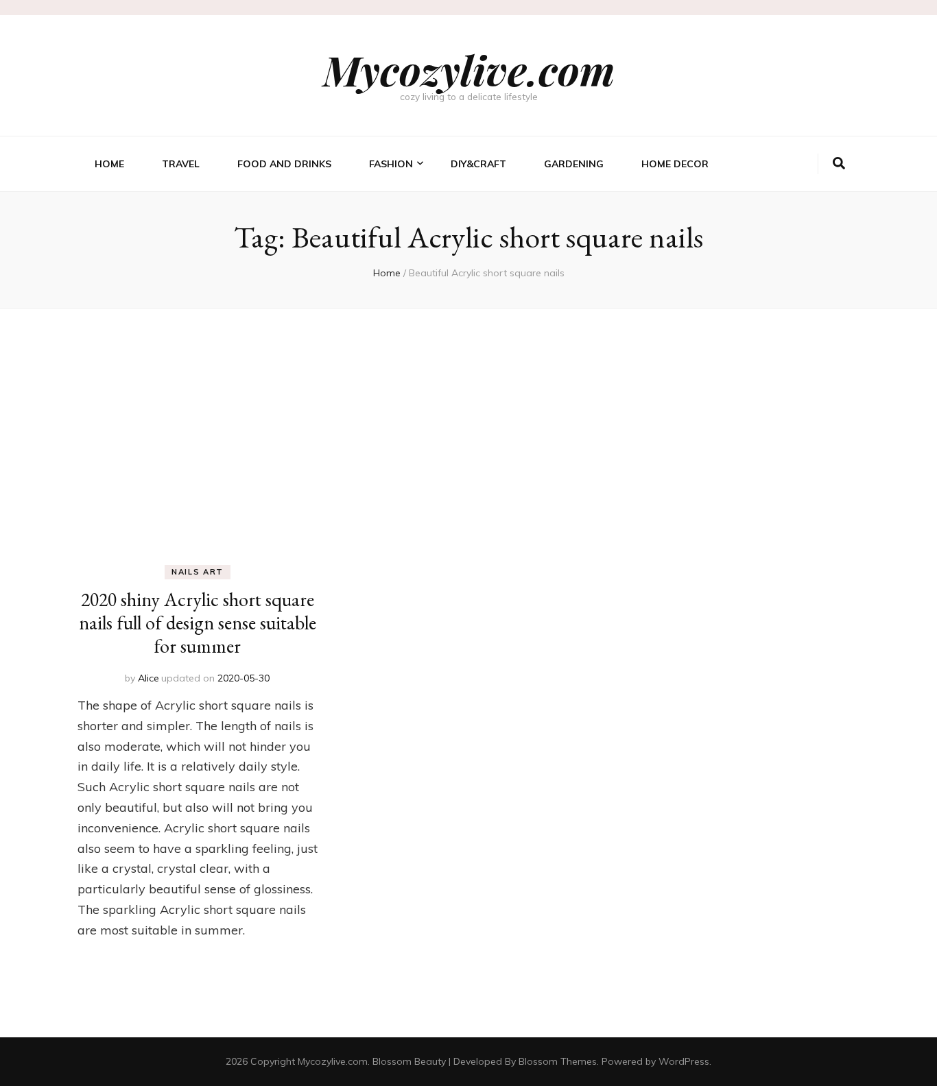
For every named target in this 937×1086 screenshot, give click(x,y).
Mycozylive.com (469, 69)
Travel (181, 164)
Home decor (675, 164)
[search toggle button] (839, 164)
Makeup (387, 231)
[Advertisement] (468, 411)
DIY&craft (478, 164)
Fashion (391, 164)
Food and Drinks (284, 164)
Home (109, 164)
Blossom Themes (558, 1061)
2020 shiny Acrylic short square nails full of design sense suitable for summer (197, 622)
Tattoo (388, 275)
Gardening (574, 164)
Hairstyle (393, 209)
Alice (148, 678)
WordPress (684, 1061)
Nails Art (392, 253)
